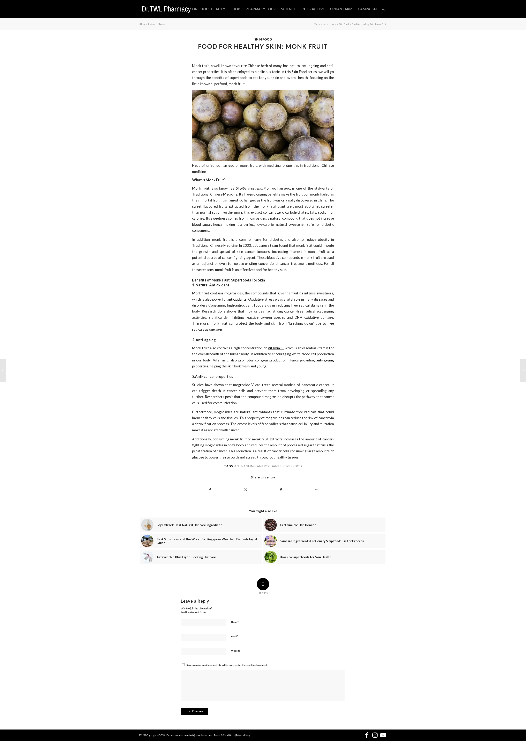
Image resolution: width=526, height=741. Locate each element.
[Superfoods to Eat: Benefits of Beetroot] (3, 370)
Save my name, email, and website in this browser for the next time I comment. (227, 665)
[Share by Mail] (316, 489)
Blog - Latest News (152, 24)
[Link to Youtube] (383, 735)
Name (235, 622)
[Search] (383, 9)
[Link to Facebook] (367, 735)
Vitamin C (275, 348)
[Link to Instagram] (375, 735)
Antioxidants (269, 466)
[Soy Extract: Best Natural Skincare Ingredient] (523, 370)
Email (234, 636)
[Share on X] (245, 489)
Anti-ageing (245, 466)
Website (235, 650)
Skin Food (263, 39)
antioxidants (237, 299)
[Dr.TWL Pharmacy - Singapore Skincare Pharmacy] (167, 9)
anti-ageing (325, 360)
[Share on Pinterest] (280, 489)
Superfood (292, 466)
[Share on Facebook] (210, 489)
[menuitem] (207, 9)
